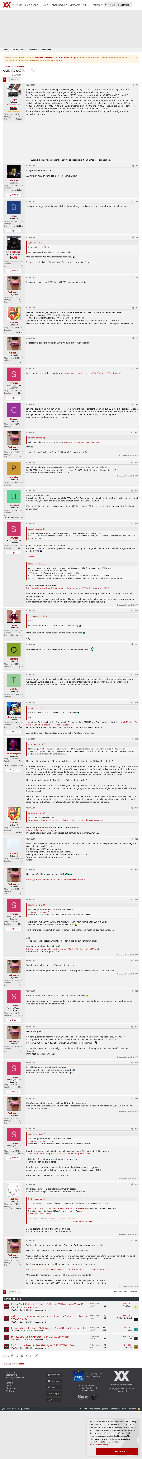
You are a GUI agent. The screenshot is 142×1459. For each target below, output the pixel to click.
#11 (136, 462)
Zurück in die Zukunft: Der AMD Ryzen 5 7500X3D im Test (42, 1345)
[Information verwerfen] (136, 57)
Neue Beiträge (18, 49)
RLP (22, 863)
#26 (136, 1062)
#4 (137, 237)
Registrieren (46, 49)
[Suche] (106, 4)
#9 (137, 404)
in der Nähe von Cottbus (14, 765)
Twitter (54, 1387)
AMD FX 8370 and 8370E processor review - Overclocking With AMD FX (58, 1153)
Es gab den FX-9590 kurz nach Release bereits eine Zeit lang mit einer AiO (58, 1208)
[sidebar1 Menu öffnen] (136, 4)
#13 (136, 523)
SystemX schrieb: (35, 243)
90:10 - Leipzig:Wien (15, 1209)
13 (49, 1339)
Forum (5, 49)
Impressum (11, 1372)
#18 (136, 739)
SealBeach (19, 332)
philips (130, 1339)
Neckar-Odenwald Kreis (14, 517)
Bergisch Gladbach (16, 190)
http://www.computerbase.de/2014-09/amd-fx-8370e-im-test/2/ (93, 373)
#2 (137, 166)
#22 (136, 899)
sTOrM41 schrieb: (35, 438)
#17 (136, 702)
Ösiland (20, 668)
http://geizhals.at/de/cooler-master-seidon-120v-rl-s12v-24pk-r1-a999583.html (62, 949)
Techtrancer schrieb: (36, 616)
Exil (22, 266)
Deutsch (26, 1409)
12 (46, 1339)
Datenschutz (11, 1375)
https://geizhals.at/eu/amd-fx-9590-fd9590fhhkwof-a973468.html (56, 879)
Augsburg (19, 119)
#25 (136, 1027)
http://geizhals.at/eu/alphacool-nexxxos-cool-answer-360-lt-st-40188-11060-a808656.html (67, 1269)
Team (8, 1385)
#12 (136, 491)
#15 (136, 644)
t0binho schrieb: (34, 744)
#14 (136, 610)
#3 (137, 201)
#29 (136, 1184)
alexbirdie (129, 1347)
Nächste (14, 79)
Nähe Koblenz (18, 226)
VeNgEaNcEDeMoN (125, 1318)
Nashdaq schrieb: (35, 1199)
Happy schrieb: (34, 708)
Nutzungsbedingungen (98, 1409)
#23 (136, 960)
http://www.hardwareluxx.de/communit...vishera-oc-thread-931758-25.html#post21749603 (68, 588)
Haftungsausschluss (15, 1377)
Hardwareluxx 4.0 (11, 1409)
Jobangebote (11, 1388)
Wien (21, 302)
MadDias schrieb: (35, 564)
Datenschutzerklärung (98, 1444)
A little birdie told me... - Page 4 (41, 830)
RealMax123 (128, 1306)
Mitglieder (32, 49)
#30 (136, 1240)
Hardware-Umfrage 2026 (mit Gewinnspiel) (54, 57)
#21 (136, 869)
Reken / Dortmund (16, 635)
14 (52, 1339)
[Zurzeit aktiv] (14, 96)
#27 (136, 1098)
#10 (136, 432)
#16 (136, 674)
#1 (137, 85)
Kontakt (9, 1382)
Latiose (130, 1330)
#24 (136, 991)
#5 (137, 277)
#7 (137, 338)
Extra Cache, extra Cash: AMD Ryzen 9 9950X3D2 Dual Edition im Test (49, 1328)
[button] (38, 4)
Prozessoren (38, 1310)
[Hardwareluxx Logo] (17, 5)
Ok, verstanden (117, 1451)
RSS (53, 1399)
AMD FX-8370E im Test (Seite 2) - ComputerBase (80, 442)
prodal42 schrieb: (35, 529)
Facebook (55, 1374)
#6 (137, 308)
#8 (137, 368)
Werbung (10, 1391)
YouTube (55, 1381)
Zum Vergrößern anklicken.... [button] (82, 1221)
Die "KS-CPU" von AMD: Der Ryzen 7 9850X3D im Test (40, 1336)
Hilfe (124, 1409)
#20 (136, 839)
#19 (136, 808)
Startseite (132, 1409)
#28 (136, 1129)
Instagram (56, 1393)
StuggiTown (19, 727)
